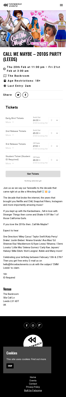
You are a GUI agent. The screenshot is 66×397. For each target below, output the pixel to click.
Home (33, 377)
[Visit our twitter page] (18, 94)
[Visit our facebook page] (25, 94)
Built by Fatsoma (33, 390)
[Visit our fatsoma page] (39, 325)
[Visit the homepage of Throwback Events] (12, 5)
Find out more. (38, 359)
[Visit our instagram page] (33, 325)
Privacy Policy (33, 387)
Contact (33, 383)
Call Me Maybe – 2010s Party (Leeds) (32, 56)
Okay (10, 365)
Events (33, 380)
